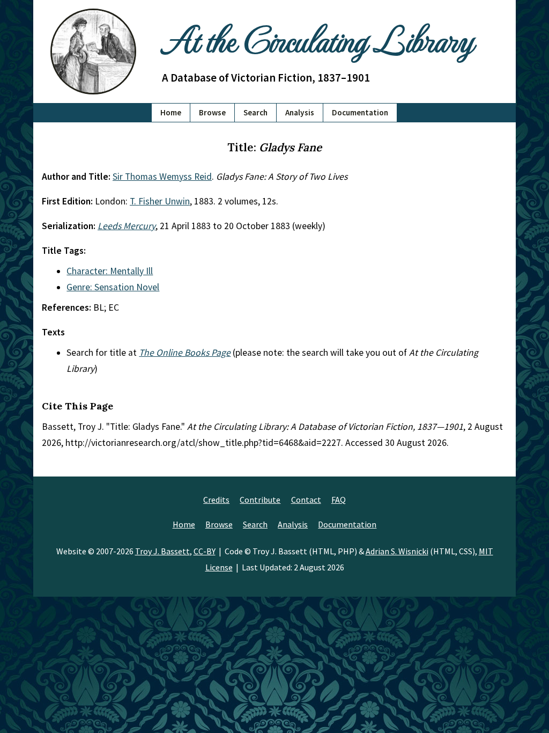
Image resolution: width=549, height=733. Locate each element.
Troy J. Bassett (162, 551)
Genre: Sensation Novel (112, 287)
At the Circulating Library (317, 38)
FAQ (338, 499)
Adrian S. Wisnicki (397, 551)
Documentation (360, 112)
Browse (212, 112)
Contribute (260, 499)
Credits (216, 499)
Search (255, 112)
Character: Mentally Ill (109, 271)
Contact (306, 499)
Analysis (299, 112)
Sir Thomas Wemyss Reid (162, 176)
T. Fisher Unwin (160, 201)
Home (170, 112)
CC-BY (205, 551)
